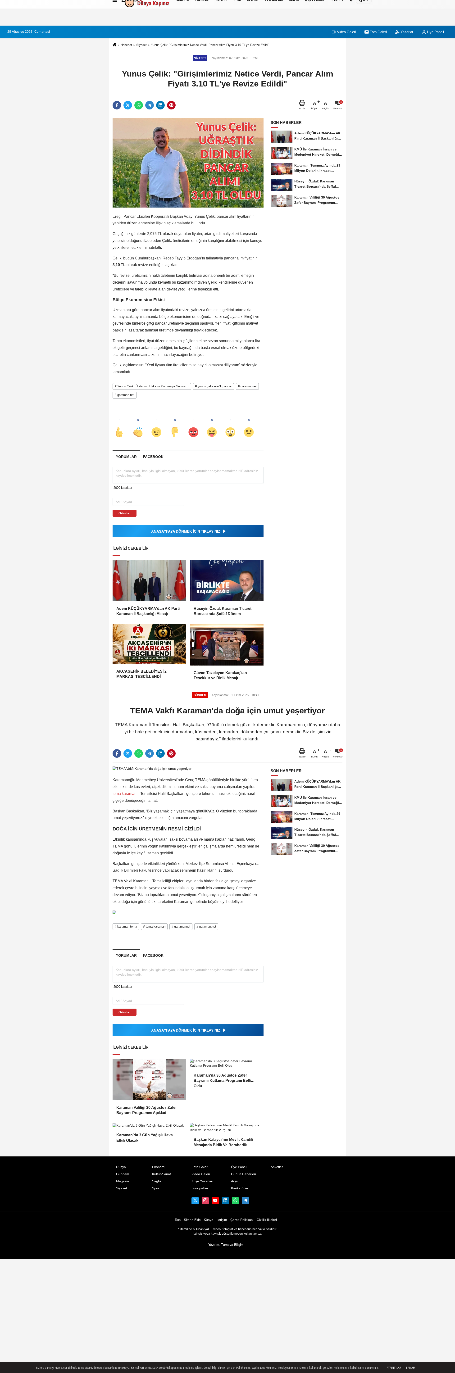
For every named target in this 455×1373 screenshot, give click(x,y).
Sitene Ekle (192, 1220)
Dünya (121, 1167)
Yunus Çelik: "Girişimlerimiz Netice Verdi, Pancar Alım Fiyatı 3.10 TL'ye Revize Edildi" (210, 45)
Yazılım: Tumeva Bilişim (226, 1244)
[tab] (126, 456)
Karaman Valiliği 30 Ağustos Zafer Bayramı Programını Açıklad (146, 1110)
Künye (208, 1220)
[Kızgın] (193, 424)
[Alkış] (138, 424)
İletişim (222, 1220)
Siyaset (141, 45)
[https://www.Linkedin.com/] (225, 1200)
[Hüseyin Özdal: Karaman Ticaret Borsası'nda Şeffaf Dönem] (226, 580)
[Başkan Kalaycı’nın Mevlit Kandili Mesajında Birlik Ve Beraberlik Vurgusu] (226, 1127)
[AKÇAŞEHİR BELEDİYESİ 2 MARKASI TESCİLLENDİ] (149, 644)
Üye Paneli (435, 32)
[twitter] (127, 105)
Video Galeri (346, 32)
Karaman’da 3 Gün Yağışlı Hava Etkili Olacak (144, 1137)
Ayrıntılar (394, 1367)
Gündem (122, 1174)
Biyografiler (199, 1188)
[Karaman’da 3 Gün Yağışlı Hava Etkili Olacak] (149, 1125)
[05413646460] (235, 1200)
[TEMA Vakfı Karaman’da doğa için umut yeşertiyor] (152, 768)
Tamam (410, 1367)
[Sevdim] (156, 424)
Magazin (122, 1181)
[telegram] (149, 105)
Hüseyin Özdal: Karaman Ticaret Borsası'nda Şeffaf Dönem (222, 611)
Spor (155, 1188)
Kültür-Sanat (161, 1174)
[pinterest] (171, 105)
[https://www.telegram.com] (245, 1200)
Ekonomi (158, 1167)
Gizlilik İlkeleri (267, 1220)
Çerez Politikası (242, 1220)
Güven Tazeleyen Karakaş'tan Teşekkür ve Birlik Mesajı (220, 675)
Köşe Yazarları (202, 1181)
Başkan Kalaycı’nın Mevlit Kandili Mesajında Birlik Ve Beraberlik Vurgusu (223, 1142)
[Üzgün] (249, 424)
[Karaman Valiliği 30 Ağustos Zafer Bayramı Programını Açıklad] (149, 1079)
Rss (178, 1220)
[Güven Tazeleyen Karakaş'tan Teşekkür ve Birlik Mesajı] (226, 645)
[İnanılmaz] (230, 424)
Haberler (126, 45)
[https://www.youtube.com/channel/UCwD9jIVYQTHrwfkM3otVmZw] (215, 1200)
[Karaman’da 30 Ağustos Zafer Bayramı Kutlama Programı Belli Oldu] (226, 1063)
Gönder (124, 513)
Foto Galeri (378, 32)
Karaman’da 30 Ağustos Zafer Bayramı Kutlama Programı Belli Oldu (222, 1078)
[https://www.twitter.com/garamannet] (195, 1200)
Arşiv (234, 1181)
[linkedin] (160, 105)
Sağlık (156, 1181)
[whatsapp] (138, 105)
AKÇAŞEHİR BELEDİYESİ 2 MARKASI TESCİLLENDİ (141, 674)
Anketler (277, 1167)
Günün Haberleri (243, 1174)
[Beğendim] (119, 424)
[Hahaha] (212, 424)
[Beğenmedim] (175, 424)
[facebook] (117, 105)
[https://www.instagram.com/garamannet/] (205, 1200)
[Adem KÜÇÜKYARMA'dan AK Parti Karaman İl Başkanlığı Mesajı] (149, 580)
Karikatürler (239, 1188)
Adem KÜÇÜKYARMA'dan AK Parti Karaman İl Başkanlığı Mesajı (148, 611)
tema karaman (125, 794)
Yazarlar (406, 32)
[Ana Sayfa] (114, 45)
